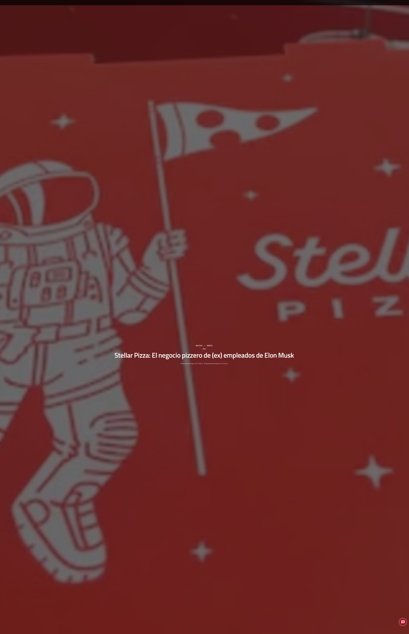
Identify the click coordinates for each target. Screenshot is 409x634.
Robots (210, 346)
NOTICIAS (199, 346)
